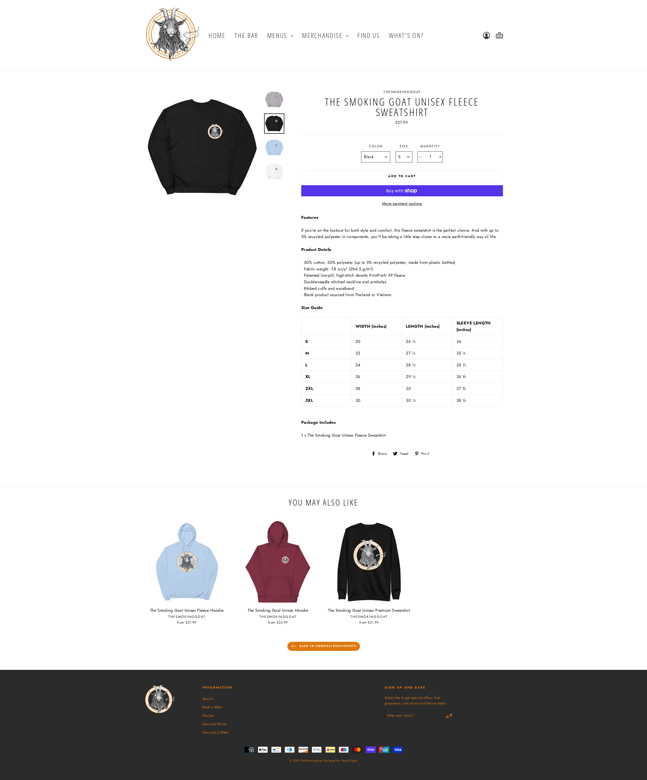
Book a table (212, 707)
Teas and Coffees (215, 732)
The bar (246, 35)
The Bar (208, 715)
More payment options (402, 203)
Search (207, 698)
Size (404, 146)
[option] (202, 147)
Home (217, 35)
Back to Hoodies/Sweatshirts (327, 646)
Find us (368, 35)
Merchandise (323, 35)
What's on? (406, 35)
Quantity (430, 146)
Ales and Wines (214, 723)
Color (376, 146)
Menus (278, 35)
